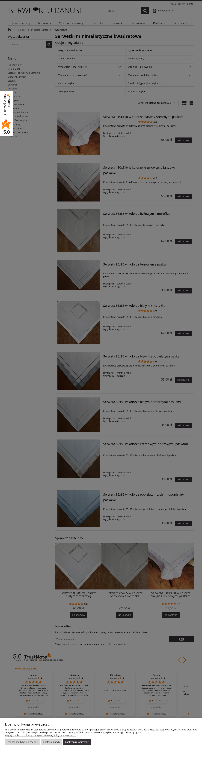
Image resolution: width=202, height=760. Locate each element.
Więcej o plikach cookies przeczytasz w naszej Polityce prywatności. (40, 735)
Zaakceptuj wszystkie (77, 742)
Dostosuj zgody (51, 742)
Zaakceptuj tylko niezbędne (22, 742)
